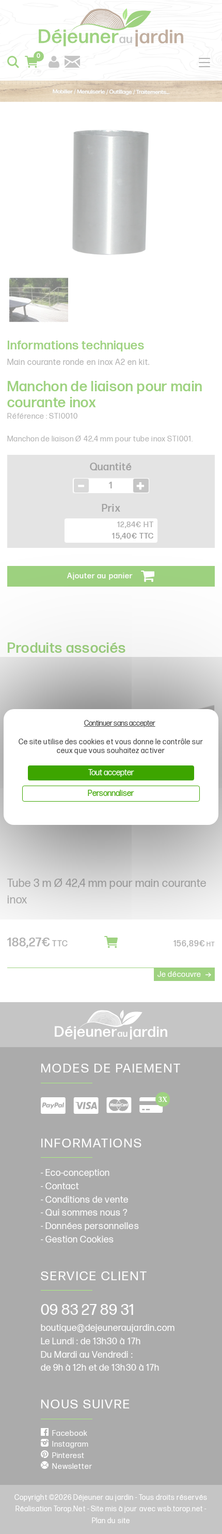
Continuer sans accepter (119, 723)
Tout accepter (111, 773)
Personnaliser (111, 794)
